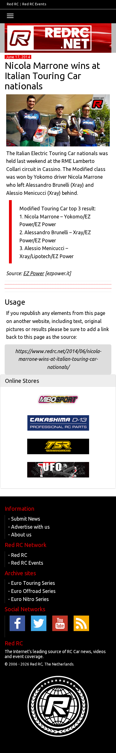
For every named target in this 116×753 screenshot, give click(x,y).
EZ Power (33, 273)
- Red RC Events (25, 563)
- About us (20, 534)
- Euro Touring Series (31, 583)
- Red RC (17, 555)
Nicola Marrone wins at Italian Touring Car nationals (52, 75)
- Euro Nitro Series (28, 599)
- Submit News (24, 519)
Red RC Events (34, 4)
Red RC (13, 4)
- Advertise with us (29, 527)
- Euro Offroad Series (32, 591)
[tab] (58, 381)
